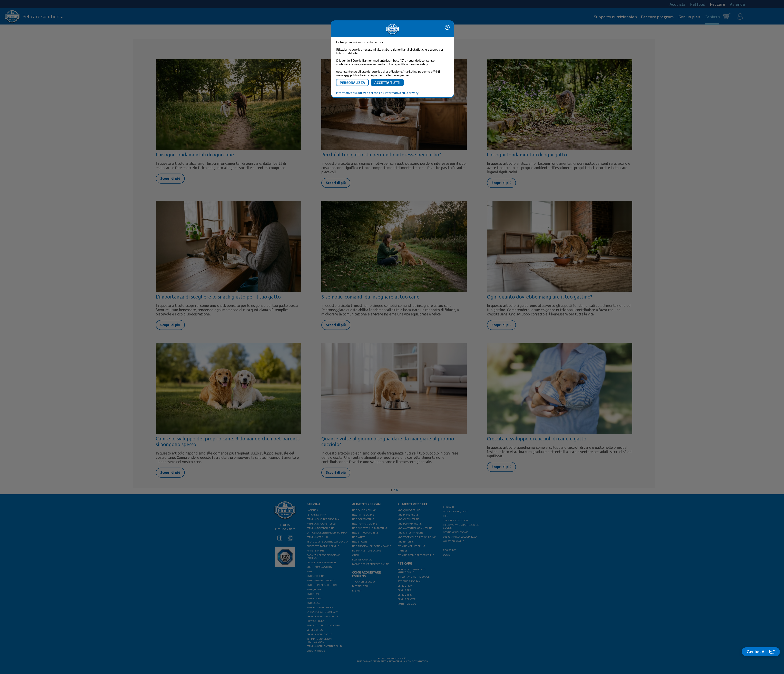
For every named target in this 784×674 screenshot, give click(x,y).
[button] (761, 651)
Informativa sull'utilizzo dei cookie (359, 93)
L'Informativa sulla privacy (401, 93)
